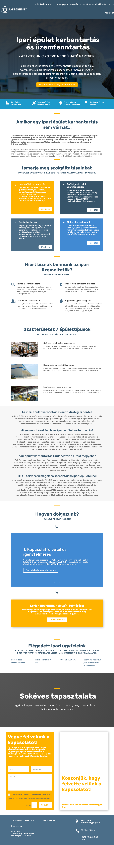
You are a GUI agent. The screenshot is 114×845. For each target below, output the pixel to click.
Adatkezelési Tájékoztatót (42, 794)
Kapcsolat (109, 12)
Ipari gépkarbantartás (67, 4)
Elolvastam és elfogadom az (31, 794)
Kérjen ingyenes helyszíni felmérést (57, 84)
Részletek (45, 209)
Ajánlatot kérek (57, 619)
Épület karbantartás (43, 4)
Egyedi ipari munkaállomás (93, 4)
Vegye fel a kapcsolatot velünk (40, 570)
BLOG (111, 4)
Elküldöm (45, 805)
